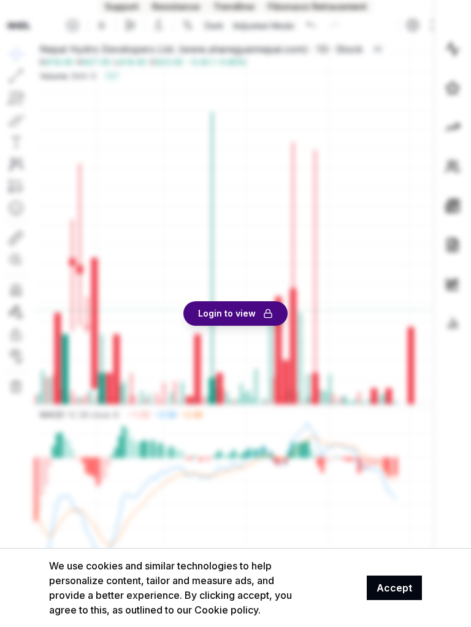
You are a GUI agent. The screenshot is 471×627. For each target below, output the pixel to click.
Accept (394, 588)
